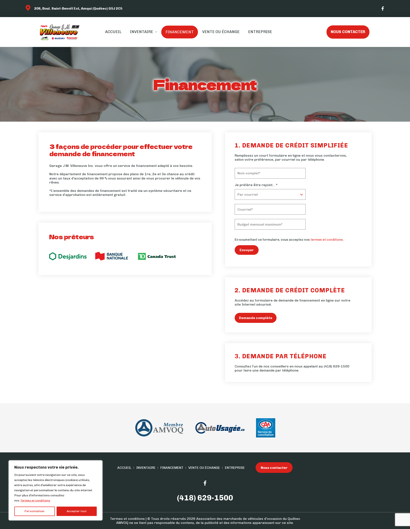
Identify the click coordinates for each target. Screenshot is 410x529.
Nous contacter (348, 31)
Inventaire (141, 31)
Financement (179, 32)
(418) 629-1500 (336, 366)
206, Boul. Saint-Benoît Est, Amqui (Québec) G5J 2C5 (78, 8)
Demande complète (255, 318)
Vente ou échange (221, 31)
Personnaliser (34, 511)
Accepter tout (77, 511)
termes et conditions (326, 240)
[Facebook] (382, 8)
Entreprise (260, 31)
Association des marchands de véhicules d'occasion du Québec (248, 519)
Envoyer (247, 250)
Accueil (113, 31)
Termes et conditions (35, 500)
